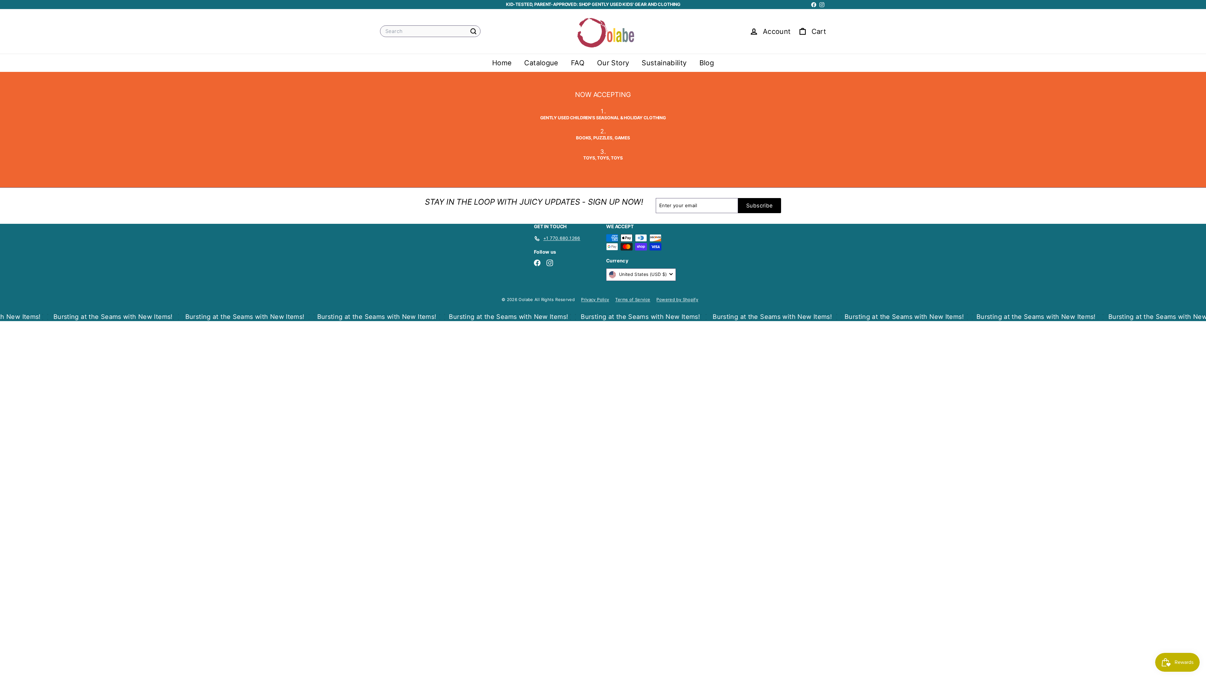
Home (502, 63)
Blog (706, 63)
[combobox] (430, 31)
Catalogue (541, 63)
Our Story (613, 63)
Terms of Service (632, 299)
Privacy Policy (595, 299)
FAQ (577, 63)
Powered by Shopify (677, 299)
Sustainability (664, 63)
